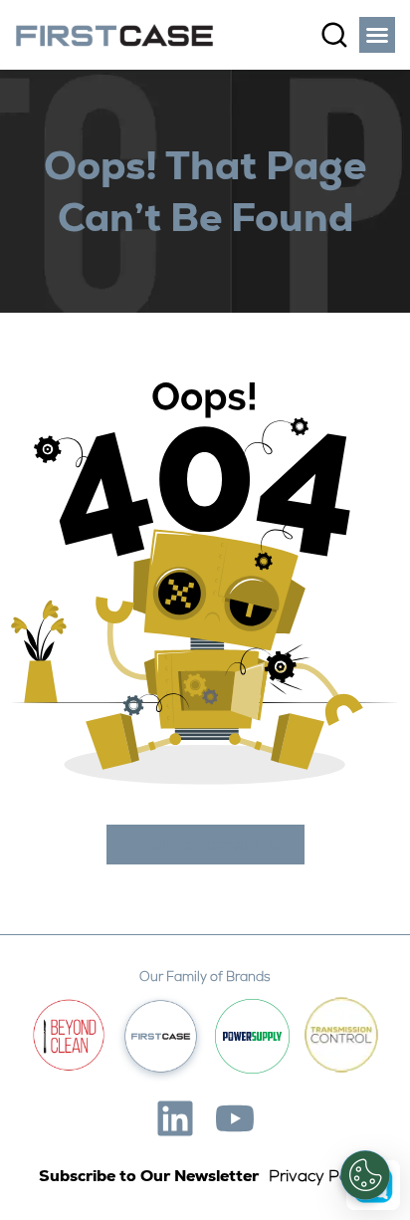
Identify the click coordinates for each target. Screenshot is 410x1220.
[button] (377, 35)
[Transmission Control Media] (341, 1036)
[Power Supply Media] (252, 1036)
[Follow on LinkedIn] (175, 1118)
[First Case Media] (160, 1036)
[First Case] (114, 35)
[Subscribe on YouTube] (235, 1118)
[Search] (334, 35)
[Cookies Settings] (365, 1175)
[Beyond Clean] (68, 1036)
